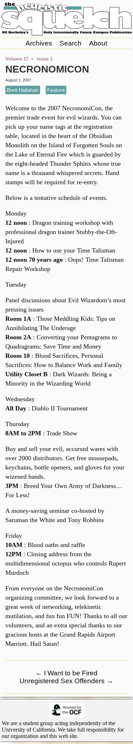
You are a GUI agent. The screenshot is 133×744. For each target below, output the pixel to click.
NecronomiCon (47, 69)
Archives (39, 43)
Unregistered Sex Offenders (66, 681)
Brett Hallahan (23, 90)
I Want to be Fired (66, 673)
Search (71, 43)
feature (56, 90)
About (98, 43)
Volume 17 (16, 59)
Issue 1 (44, 59)
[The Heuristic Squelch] (66, 33)
